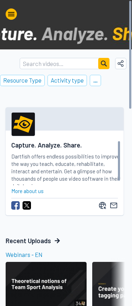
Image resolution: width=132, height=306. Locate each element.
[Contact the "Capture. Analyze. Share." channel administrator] (113, 205)
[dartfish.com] (102, 205)
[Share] (120, 63)
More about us (27, 191)
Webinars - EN (24, 254)
